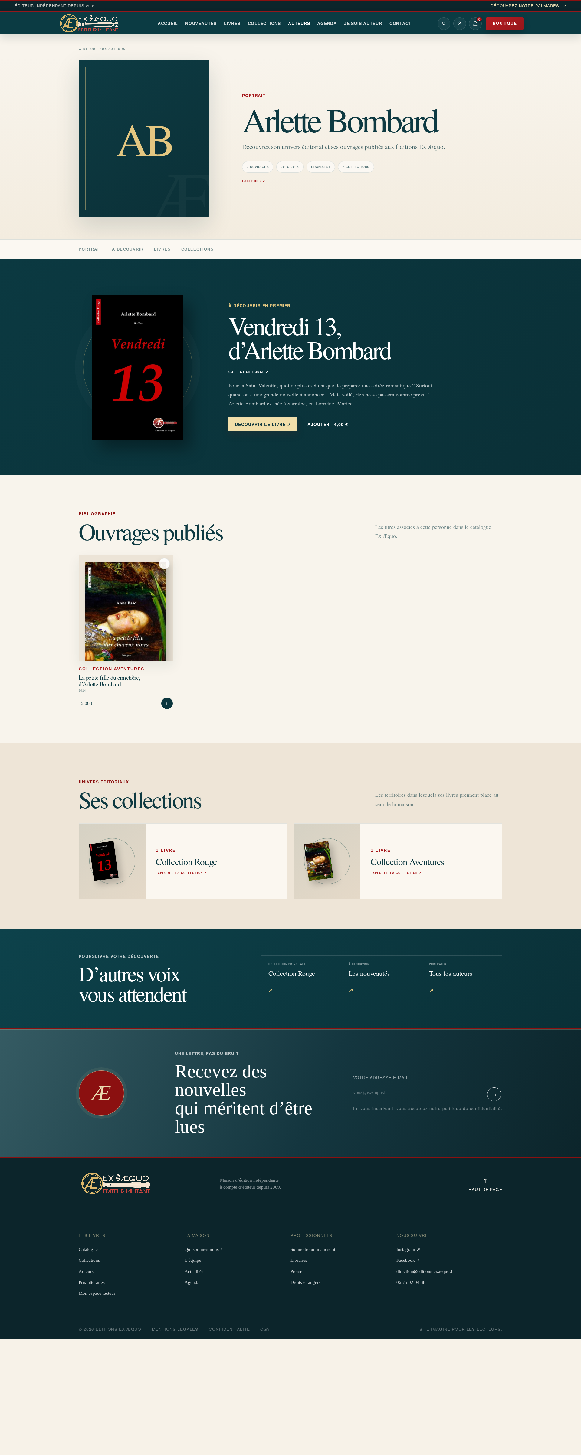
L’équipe (193, 1260)
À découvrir (127, 249)
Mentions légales (175, 1329)
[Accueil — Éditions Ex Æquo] (90, 23)
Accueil (168, 23)
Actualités (194, 1271)
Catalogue (88, 1249)
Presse (296, 1271)
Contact (400, 23)
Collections (264, 23)
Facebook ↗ (253, 181)
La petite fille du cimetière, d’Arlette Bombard (109, 680)
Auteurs (299, 23)
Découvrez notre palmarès (528, 5)
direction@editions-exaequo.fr (425, 1271)
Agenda (327, 23)
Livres (232, 23)
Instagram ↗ (408, 1249)
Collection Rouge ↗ (248, 372)
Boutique (505, 23)
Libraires (298, 1260)
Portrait (90, 249)
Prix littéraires (92, 1282)
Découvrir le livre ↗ (263, 424)
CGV (265, 1329)
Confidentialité (229, 1329)
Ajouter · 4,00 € (327, 424)
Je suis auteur (363, 23)
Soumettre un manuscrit (312, 1249)
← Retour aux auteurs (102, 49)
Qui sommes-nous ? (203, 1249)
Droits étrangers (305, 1282)
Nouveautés (201, 23)
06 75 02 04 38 (410, 1282)
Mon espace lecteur (97, 1293)
